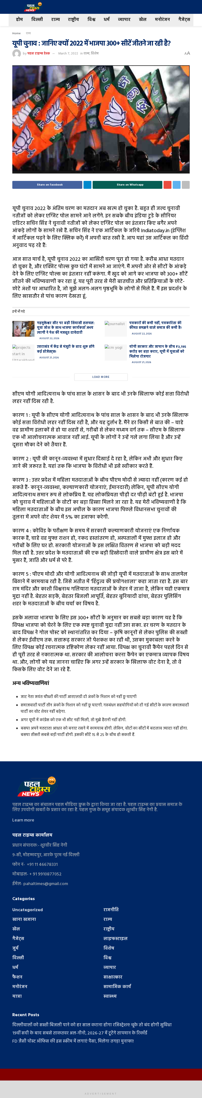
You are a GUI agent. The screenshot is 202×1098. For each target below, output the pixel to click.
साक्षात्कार (112, 977)
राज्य (55, 19)
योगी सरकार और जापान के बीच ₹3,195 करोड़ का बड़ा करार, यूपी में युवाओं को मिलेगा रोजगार (157, 351)
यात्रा (17, 996)
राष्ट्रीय (73, 19)
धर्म (107, 19)
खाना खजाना (24, 919)
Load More (101, 377)
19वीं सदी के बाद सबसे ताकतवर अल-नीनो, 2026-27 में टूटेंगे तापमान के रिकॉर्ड (79, 1033)
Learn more (23, 820)
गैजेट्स (184, 19)
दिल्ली (37, 19)
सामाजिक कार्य (117, 987)
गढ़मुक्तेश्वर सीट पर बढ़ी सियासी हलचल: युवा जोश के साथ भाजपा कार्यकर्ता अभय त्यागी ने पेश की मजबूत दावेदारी (66, 328)
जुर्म (15, 948)
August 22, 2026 (49, 338)
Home (16, 33)
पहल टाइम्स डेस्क (38, 53)
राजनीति (111, 910)
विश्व (91, 19)
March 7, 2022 (68, 53)
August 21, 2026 (49, 358)
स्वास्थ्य (110, 996)
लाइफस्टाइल (115, 938)
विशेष (95, 53)
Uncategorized (27, 910)
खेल (143, 19)
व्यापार (124, 19)
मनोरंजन (162, 19)
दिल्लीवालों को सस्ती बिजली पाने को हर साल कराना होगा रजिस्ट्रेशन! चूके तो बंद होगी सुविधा (92, 1025)
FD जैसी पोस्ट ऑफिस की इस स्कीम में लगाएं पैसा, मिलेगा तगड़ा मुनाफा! (73, 1041)
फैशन (17, 977)
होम (19, 19)
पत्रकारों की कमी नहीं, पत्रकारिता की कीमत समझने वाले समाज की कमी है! (155, 325)
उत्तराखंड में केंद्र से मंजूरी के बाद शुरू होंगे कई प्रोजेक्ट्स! (65, 349)
